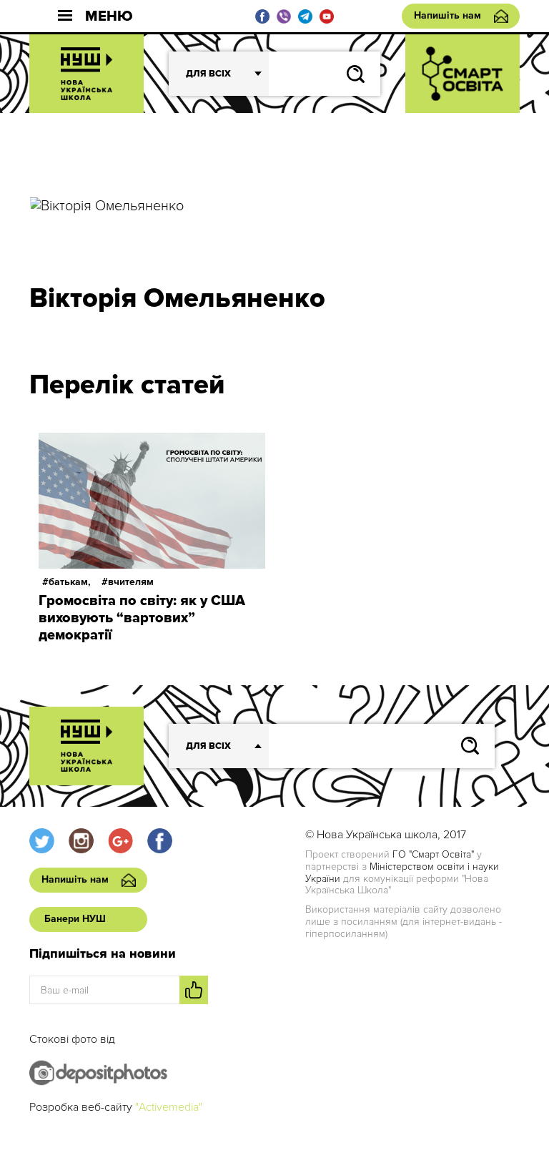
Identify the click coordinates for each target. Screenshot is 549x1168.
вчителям (131, 582)
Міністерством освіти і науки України (402, 872)
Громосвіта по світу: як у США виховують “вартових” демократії (142, 618)
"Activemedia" (168, 1107)
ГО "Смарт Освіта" (433, 854)
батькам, (70, 582)
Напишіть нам (447, 15)
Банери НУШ (75, 919)
